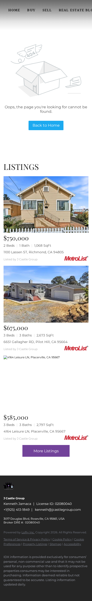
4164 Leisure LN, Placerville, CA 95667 (34, 431)
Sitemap (55, 544)
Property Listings (35, 544)
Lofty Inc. (28, 532)
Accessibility (72, 544)
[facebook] (6, 591)
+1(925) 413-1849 (17, 509)
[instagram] (34, 591)
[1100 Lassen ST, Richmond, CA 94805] (46, 204)
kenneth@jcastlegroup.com (58, 509)
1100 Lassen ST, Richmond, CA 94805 (34, 252)
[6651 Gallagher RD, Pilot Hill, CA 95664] (46, 294)
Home (14, 10)
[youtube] (43, 591)
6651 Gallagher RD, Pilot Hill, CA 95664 (35, 342)
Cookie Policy (62, 539)
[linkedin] (15, 591)
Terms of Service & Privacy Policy (27, 539)
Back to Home (46, 125)
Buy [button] (31, 10)
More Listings (46, 451)
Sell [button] (47, 10)
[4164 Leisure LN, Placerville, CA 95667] (46, 383)
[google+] (53, 591)
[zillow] (24, 591)
